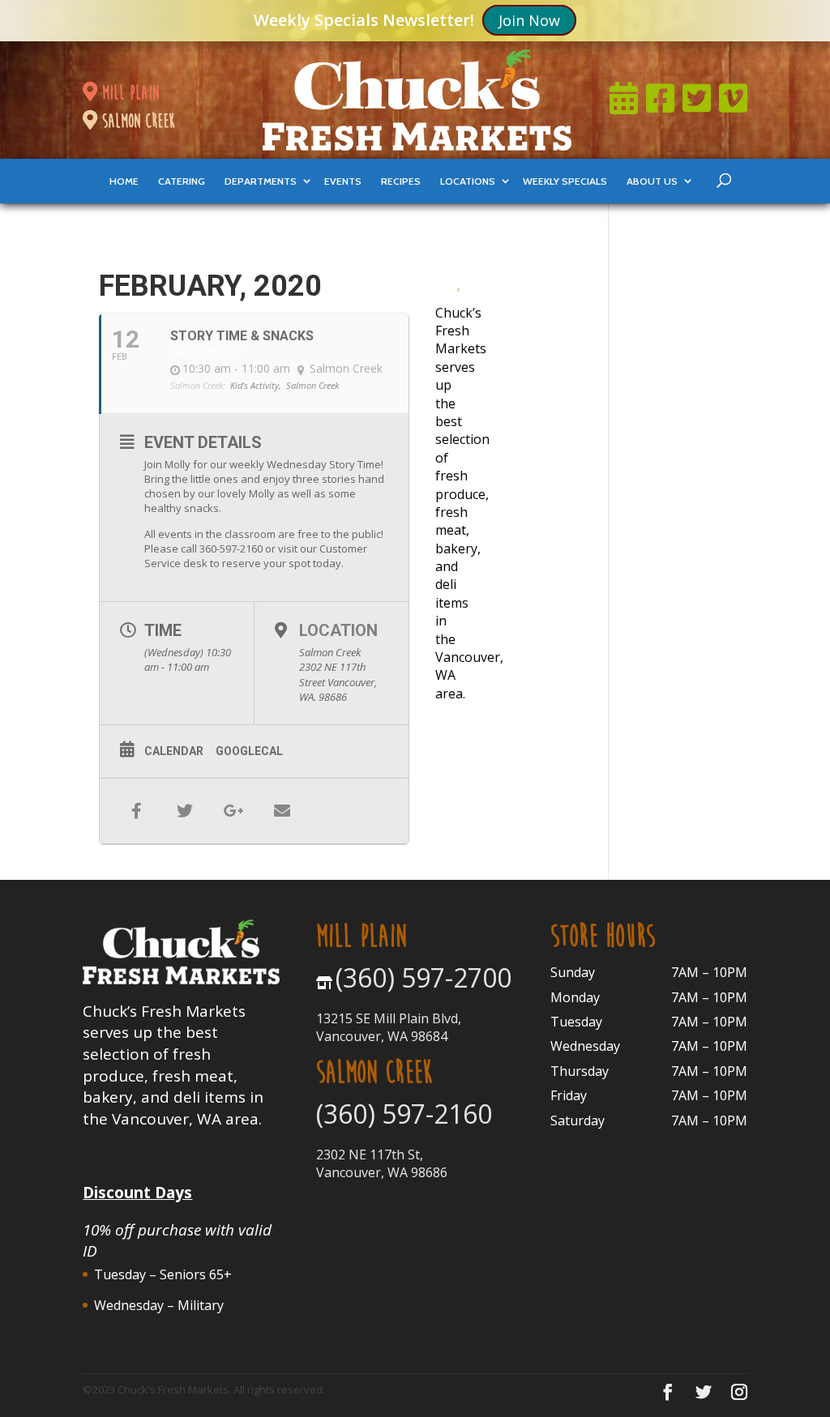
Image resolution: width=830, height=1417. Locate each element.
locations (467, 181)
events (343, 181)
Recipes (401, 181)
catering (181, 181)
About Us (652, 181)
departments (261, 181)
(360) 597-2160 (404, 1113)
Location (338, 630)
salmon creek (136, 120)
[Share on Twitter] (185, 811)
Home (124, 181)
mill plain (128, 92)
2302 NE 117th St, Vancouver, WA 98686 (381, 1163)
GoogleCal (249, 751)
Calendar (173, 751)
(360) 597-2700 (423, 977)
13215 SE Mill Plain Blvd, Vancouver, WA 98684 (388, 1027)
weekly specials (565, 181)
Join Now (529, 20)
